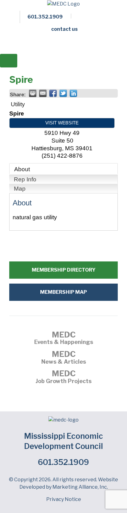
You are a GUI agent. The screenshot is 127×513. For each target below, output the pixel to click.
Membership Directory (64, 270)
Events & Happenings (63, 338)
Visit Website (62, 122)
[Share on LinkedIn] (73, 93)
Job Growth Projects (63, 377)
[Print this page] (32, 93)
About (22, 169)
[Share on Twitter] (63, 93)
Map (20, 188)
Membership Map (63, 292)
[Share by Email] (43, 93)
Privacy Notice (63, 499)
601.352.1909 (63, 462)
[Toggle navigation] (8, 60)
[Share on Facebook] (53, 93)
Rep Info (25, 179)
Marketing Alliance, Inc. (80, 487)
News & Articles (63, 358)
